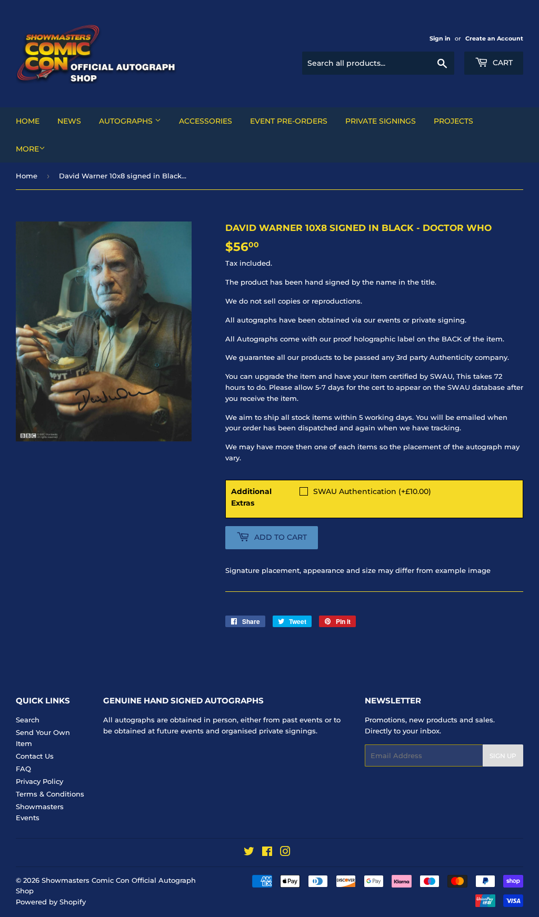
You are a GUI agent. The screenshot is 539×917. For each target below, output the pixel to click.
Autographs (127, 121)
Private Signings (380, 121)
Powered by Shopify (51, 902)
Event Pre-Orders (288, 121)
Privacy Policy (39, 781)
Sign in (440, 38)
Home (27, 121)
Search (27, 720)
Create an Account (494, 38)
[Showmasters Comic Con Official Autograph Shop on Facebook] (267, 853)
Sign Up (503, 756)
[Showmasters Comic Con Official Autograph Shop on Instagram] (285, 853)
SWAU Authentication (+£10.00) (372, 491)
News (69, 121)
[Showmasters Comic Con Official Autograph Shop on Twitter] (249, 853)
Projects (453, 121)
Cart (502, 62)
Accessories (205, 121)
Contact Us (35, 756)
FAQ (23, 768)
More (27, 149)
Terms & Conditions (50, 794)
